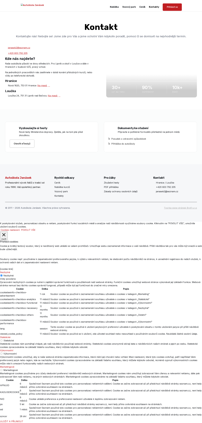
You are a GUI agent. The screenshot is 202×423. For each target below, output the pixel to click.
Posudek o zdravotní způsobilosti (127, 138)
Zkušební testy (111, 182)
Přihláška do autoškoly (121, 143)
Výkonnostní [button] (6, 350)
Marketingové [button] (7, 366)
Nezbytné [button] (5, 272)
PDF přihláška (111, 187)
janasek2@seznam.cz (19, 47)
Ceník (142, 7)
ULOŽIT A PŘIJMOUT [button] (11, 421)
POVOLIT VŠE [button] (28, 230)
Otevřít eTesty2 (22, 143)
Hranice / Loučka (163, 182)
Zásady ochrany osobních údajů (120, 191)
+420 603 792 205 (17, 53)
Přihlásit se (172, 7)
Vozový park (129, 7)
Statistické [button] (5, 337)
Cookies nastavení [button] (10, 230)
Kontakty (154, 7)
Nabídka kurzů (62, 187)
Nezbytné (8, 275)
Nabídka (114, 7)
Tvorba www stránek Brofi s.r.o (180, 207)
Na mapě (43, 85)
